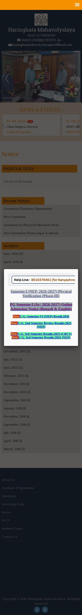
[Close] (78, 269)
